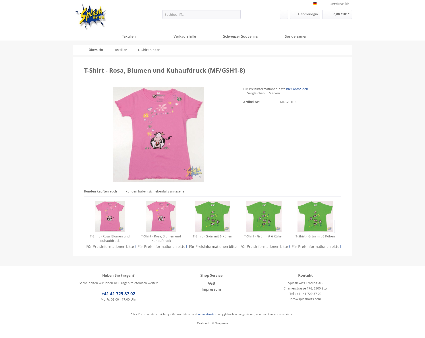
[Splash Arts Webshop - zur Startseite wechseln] (91, 16)
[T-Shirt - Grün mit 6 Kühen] (212, 216)
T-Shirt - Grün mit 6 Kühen (212, 236)
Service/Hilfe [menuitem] (340, 4)
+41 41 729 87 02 (118, 294)
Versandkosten (207, 314)
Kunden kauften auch (100, 191)
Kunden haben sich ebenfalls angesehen (156, 191)
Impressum (211, 289)
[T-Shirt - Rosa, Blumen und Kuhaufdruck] (109, 216)
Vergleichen (255, 93)
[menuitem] (201, 14)
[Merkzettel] (284, 14)
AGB (211, 283)
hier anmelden (297, 89)
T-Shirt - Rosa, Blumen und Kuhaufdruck (110, 238)
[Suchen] (236, 14)
